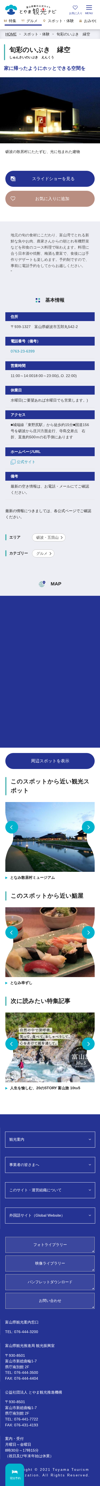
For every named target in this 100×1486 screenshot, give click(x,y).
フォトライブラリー (50, 1244)
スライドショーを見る (53, 178)
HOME (11, 34)
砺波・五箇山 (47, 537)
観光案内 (16, 1139)
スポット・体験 (36, 34)
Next (88, 827)
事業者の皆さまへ (24, 1165)
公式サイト (26, 462)
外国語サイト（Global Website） (37, 1215)
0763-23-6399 (23, 351)
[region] (50, 22)
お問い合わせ (50, 1300)
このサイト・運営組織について (35, 1190)
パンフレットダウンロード (50, 1282)
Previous (11, 827)
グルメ (41, 553)
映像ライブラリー (50, 1263)
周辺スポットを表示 (50, 761)
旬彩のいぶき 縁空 (73, 34)
